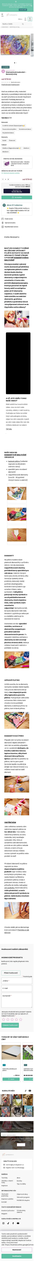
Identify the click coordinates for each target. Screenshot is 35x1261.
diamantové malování (15, 455)
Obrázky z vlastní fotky (7, 1181)
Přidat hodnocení (11, 973)
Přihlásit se (20, 19)
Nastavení (16, 1250)
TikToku (9, 429)
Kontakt (4, 1202)
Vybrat (12, 1079)
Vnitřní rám (10, 822)
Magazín (4, 1214)
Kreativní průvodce (7, 1210)
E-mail (5, 988)
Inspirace (4, 1185)
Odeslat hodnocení (10, 1025)
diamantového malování (16, 258)
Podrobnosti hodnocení (10, 85)
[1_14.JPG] (16, 490)
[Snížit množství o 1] (2, 179)
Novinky (19, 1181)
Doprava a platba (7, 1199)
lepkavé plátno (14, 461)
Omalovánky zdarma (21, 1211)
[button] (14, 62)
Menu (2, 16)
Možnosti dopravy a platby (12, 173)
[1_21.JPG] (16, 511)
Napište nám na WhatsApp (15, 1168)
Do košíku (18, 197)
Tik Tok (26, 1090)
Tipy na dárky (21, 1184)
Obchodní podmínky (4, 1195)
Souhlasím (16, 1256)
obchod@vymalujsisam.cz (15, 1165)
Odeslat (21, 1145)
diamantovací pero (19, 283)
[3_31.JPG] (16, 531)
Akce (18, 1178)
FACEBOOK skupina (23, 1200)
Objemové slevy (22, 1194)
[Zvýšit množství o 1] (8, 179)
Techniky (4, 1178)
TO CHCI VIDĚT (23, 9)
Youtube (30, 1090)
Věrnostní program (23, 1197)
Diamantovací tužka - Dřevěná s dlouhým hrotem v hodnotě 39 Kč (20, 163)
